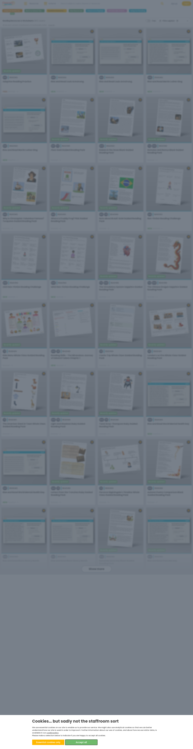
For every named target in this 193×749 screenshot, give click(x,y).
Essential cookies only (48, 742)
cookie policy (52, 733)
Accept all (81, 742)
